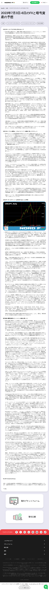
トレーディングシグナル (13, 23)
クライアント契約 (8, 559)
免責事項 (23, 559)
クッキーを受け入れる (24, 587)
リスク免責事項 (16, 559)
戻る (5, 488)
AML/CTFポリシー (41, 559)
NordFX (3, 8)
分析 (7, 8)
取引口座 (32, 517)
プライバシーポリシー (31, 559)
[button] (2, 2)
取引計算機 (40, 23)
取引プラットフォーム (30, 501)
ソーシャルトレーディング (28, 23)
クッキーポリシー (33, 584)
